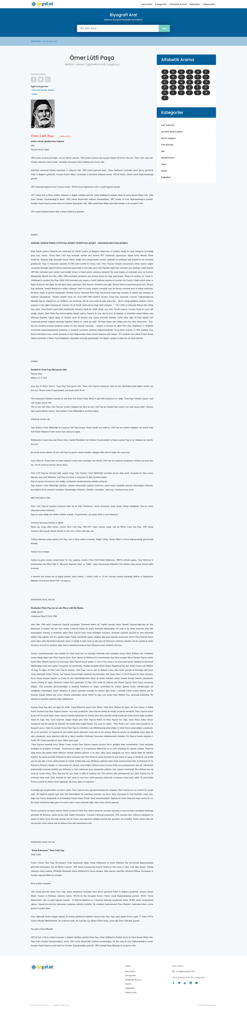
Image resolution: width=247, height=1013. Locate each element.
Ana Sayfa (147, 4)
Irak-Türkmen (167, 125)
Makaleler (195, 4)
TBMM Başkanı (168, 138)
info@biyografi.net (185, 971)
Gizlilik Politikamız (61, 1005)
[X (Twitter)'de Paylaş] (41, 79)
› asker (34, 94)
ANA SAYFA (36, 41)
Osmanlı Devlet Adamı (172, 131)
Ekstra (128, 984)
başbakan (166, 177)
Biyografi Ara (42, 4)
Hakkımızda (209, 4)
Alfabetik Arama (178, 4)
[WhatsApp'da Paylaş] (48, 79)
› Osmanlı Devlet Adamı (42, 90)
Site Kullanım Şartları (40, 1005)
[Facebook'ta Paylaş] (34, 79)
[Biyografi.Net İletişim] (42, 966)
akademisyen (168, 157)
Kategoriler (161, 4)
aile (163, 151)
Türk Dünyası (167, 144)
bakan (164, 170)
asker (163, 164)
